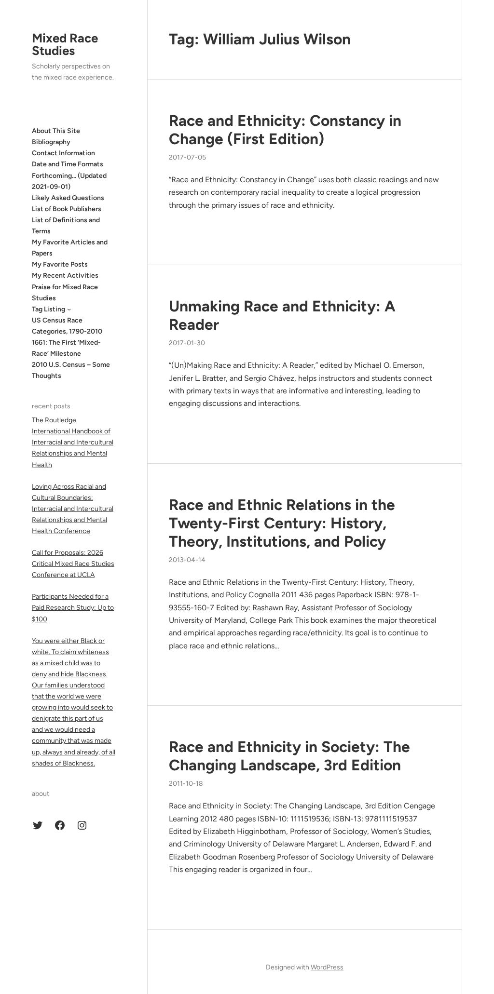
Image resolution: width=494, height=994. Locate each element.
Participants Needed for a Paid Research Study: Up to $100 (73, 607)
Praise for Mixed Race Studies (65, 292)
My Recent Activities (65, 275)
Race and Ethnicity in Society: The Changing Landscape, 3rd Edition (289, 756)
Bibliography (51, 142)
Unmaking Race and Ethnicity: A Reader (282, 315)
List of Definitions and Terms (66, 225)
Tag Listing (48, 309)
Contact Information (63, 153)
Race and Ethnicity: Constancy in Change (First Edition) (285, 129)
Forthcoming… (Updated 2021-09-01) (69, 181)
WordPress (327, 967)
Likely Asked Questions (68, 198)
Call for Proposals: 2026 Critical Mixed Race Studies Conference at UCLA (73, 564)
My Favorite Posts (60, 264)
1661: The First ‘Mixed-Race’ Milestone (66, 348)
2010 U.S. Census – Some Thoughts (71, 370)
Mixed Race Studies (65, 44)
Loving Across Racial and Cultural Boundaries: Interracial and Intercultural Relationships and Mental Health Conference (72, 509)
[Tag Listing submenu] (69, 309)
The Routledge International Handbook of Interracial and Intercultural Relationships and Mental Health (72, 442)
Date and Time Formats (67, 164)
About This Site (56, 131)
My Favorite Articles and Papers (70, 247)
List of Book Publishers (66, 209)
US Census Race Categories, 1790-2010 (67, 326)
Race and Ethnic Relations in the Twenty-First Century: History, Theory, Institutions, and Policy (282, 523)
